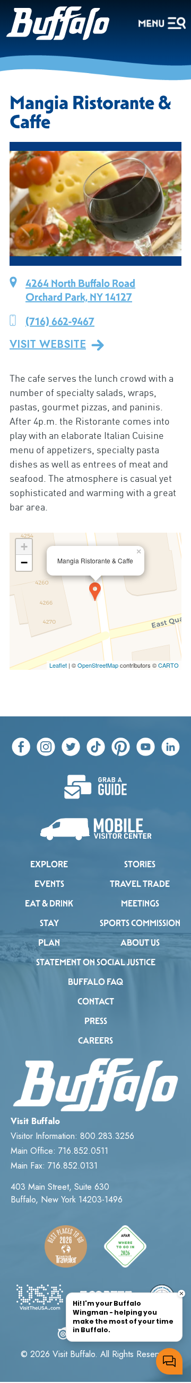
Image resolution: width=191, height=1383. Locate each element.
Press (95, 1021)
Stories (139, 864)
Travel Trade (140, 884)
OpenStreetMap (97, 665)
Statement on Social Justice (95, 962)
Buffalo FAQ (95, 981)
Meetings (140, 903)
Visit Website (48, 345)
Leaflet (58, 665)
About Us (140, 942)
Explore (49, 864)
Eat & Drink (49, 903)
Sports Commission (140, 923)
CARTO (168, 665)
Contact (95, 1001)
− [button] (24, 562)
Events (49, 884)
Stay (49, 923)
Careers (95, 1040)
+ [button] (24, 546)
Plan (49, 942)
